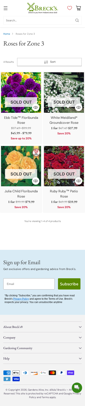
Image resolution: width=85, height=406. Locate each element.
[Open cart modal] (78, 8)
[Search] (77, 20)
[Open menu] (5, 8)
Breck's (61, 389)
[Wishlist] (68, 8)
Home (6, 34)
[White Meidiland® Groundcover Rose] (64, 92)
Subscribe (69, 284)
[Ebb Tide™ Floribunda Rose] (21, 92)
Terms (46, 397)
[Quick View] (35, 107)
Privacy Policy (21, 298)
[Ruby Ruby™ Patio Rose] (64, 166)
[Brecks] (42, 8)
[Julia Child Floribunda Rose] (21, 166)
